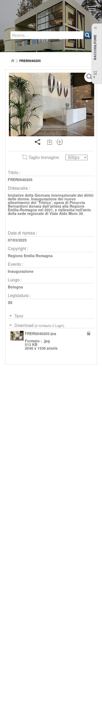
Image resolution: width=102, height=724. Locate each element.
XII (10, 302)
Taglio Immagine (43, 157)
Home (12, 60)
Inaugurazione (20, 271)
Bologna (15, 286)
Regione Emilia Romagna (30, 255)
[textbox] (33, 35)
